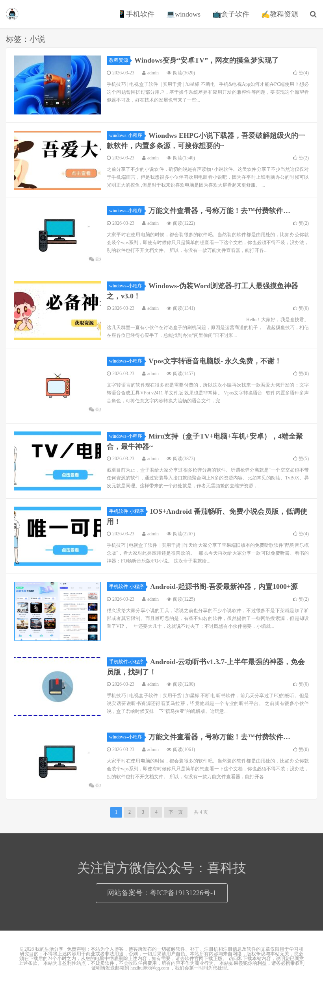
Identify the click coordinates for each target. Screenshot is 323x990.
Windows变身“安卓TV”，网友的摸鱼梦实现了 (206, 60)
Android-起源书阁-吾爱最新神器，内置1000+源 (224, 586)
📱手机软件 (135, 14)
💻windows (183, 14)
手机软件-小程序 (126, 511)
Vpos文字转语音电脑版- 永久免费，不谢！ (215, 361)
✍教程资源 (279, 14)
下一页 (176, 812)
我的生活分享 (12, 14)
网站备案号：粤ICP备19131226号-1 (161, 893)
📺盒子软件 (230, 14)
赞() (304, 73)
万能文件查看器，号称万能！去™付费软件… (219, 211)
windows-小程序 (125, 135)
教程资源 (118, 60)
